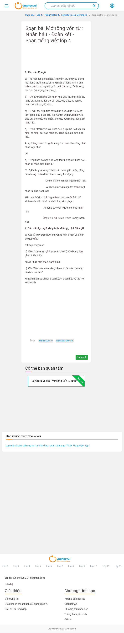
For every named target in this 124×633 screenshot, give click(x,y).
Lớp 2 (5, 566)
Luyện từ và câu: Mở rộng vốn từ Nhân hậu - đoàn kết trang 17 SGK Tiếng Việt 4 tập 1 (48, 445)
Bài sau (81, 357)
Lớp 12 (118, 566)
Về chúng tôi (12, 598)
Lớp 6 (49, 566)
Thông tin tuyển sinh (75, 614)
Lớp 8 (71, 566)
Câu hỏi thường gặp (16, 609)
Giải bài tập (70, 603)
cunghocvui (26, 7)
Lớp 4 (27, 566)
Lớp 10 (93, 566)
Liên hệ (9, 584)
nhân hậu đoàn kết (64, 341)
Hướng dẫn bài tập (74, 598)
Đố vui (68, 619)
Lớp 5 (38, 566)
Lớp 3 (16, 566)
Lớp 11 (106, 566)
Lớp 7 (60, 566)
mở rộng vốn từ (45, 341)
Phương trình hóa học (76, 609)
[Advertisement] (56, 59)
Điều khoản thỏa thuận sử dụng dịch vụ (26, 603)
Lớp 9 (82, 566)
